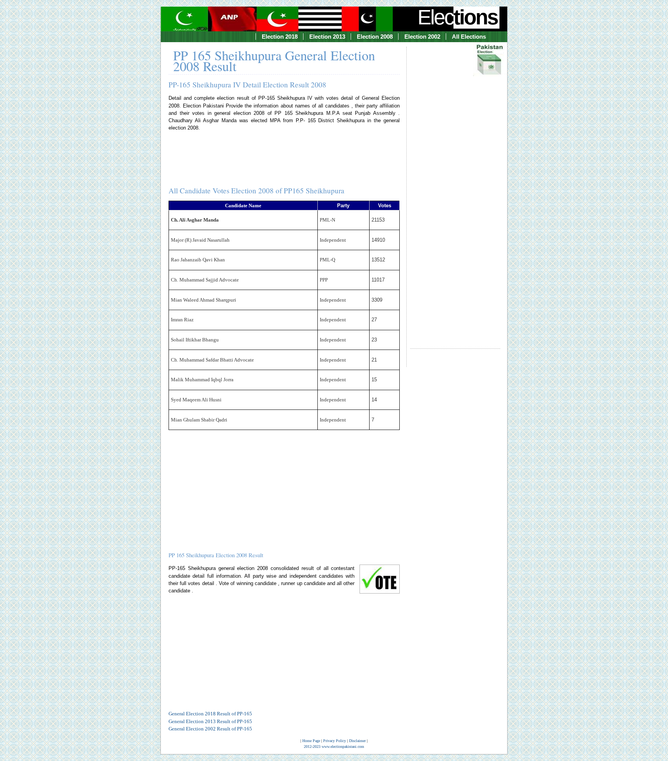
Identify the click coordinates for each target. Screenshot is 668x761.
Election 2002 (422, 36)
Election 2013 (327, 36)
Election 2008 (375, 36)
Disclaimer (357, 741)
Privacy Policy (334, 741)
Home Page (311, 741)
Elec (458, 17)
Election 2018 (280, 36)
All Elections (469, 36)
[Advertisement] (455, 191)
